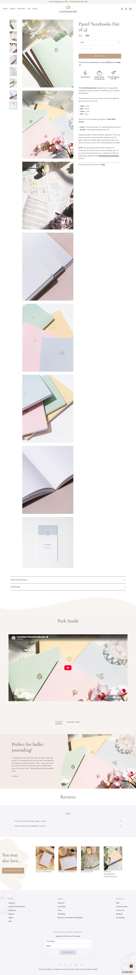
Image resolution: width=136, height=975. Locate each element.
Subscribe (68, 952)
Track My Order (122, 907)
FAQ (103, 165)
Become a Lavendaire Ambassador (70, 918)
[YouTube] (76, 964)
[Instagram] (65, 964)
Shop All (11, 903)
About (13, 9)
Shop (5, 9)
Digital (10, 918)
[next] (127, 861)
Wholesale (61, 914)
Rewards (119, 914)
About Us (61, 903)
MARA (95, 969)
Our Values (61, 907)
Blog (35, 9)
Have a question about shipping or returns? (30, 826)
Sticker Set (87, 871)
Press (60, 910)
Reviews (21, 9)
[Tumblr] (82, 964)
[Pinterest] (71, 964)
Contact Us (120, 910)
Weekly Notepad (67, 871)
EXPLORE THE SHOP (13, 871)
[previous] (30, 861)
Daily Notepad (44, 871)
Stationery (12, 910)
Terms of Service (81, 969)
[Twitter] (60, 964)
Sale (10, 921)
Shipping (16, 587)
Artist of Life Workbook (16, 907)
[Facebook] (54, 964)
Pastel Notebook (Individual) (110, 874)
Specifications (19, 580)
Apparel (11, 914)
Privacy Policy (70, 969)
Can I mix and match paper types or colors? (30, 821)
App (29, 9)
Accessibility (120, 918)
